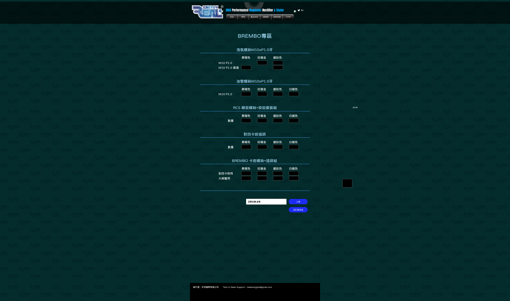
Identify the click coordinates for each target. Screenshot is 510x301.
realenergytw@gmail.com (259, 287)
